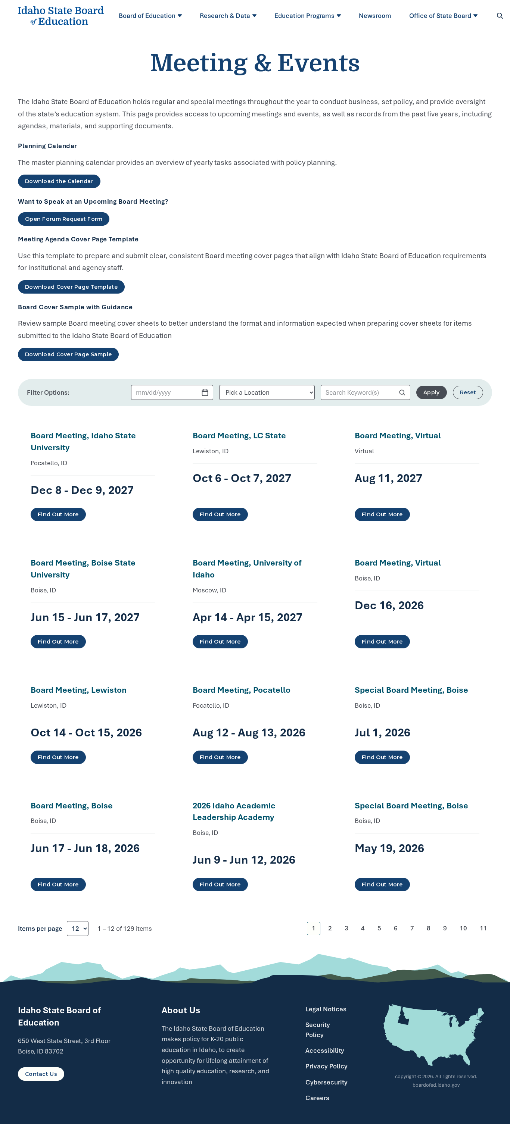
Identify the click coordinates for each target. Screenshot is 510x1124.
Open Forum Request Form (63, 219)
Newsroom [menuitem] (375, 16)
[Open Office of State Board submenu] (477, 16)
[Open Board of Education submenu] (181, 16)
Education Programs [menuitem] (304, 16)
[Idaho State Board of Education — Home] (61, 15)
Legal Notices (325, 1009)
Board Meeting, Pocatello (241, 690)
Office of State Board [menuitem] (440, 16)
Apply (431, 392)
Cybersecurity (326, 1082)
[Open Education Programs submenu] (340, 16)
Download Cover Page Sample (68, 354)
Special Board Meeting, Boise (411, 690)
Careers (317, 1098)
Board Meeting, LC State (239, 435)
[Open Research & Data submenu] (255, 16)
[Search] (499, 15)
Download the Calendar (59, 181)
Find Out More (58, 514)
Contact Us (41, 1074)
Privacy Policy (326, 1066)
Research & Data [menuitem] (225, 16)
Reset (468, 392)
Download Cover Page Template (71, 287)
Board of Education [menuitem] (147, 16)
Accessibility (324, 1050)
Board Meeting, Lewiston (79, 690)
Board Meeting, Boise (72, 805)
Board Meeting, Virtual (398, 435)
